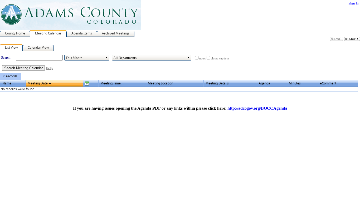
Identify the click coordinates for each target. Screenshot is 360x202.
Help (49, 68)
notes (202, 58)
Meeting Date (38, 83)
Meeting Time (110, 83)
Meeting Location (160, 83)
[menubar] (10, 76)
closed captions (220, 58)
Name (6, 83)
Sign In (353, 3)
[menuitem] (10, 76)
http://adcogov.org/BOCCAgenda (257, 108)
